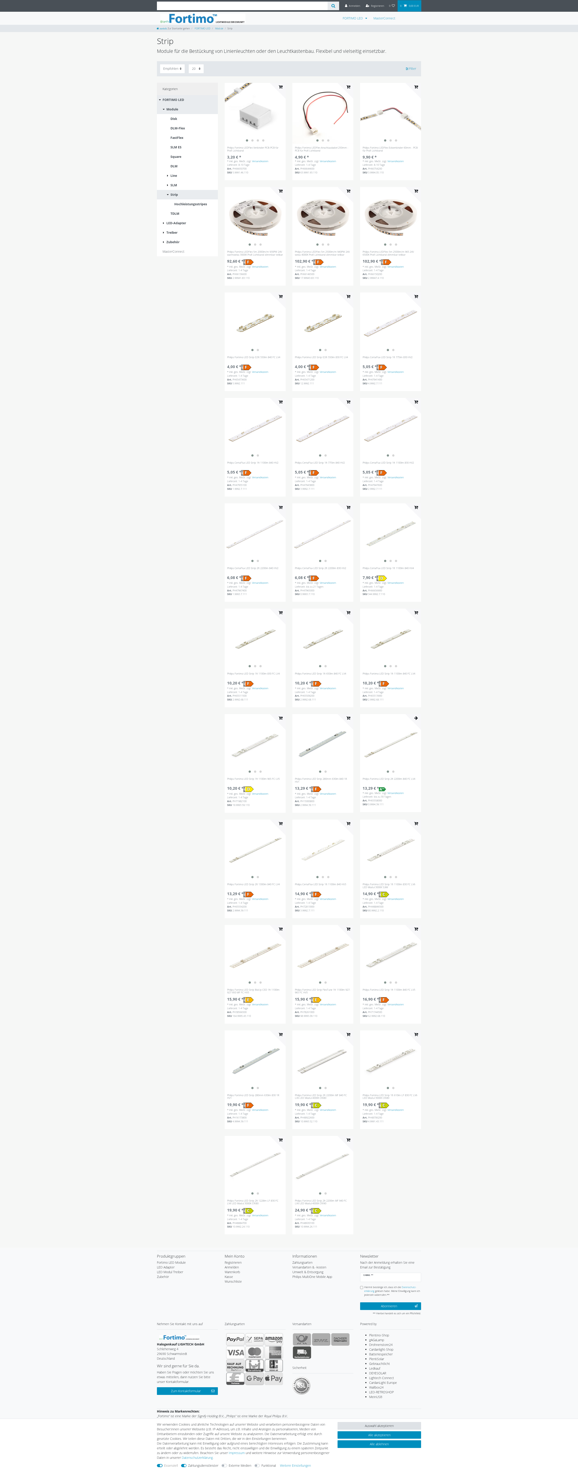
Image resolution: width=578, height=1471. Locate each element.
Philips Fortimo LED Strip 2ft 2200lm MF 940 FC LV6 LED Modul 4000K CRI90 (321, 1202)
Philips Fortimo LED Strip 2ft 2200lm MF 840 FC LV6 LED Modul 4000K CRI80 (321, 1097)
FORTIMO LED (353, 18)
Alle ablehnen (379, 1444)
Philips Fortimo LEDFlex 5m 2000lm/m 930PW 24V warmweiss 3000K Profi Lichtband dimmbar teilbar (255, 253)
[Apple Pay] (273, 1378)
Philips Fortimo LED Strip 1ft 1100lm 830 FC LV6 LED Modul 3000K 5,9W (389, 886)
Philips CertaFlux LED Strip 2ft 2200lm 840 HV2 (252, 568)
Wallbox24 (376, 1387)
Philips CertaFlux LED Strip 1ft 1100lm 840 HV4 (388, 568)
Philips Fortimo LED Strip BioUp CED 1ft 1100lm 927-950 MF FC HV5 (253, 991)
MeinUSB (375, 1397)
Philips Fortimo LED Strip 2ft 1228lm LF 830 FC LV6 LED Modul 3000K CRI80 (252, 1202)
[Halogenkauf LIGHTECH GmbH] (179, 1337)
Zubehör (163, 1277)
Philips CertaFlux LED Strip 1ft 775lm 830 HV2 (388, 357)
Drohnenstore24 (381, 1345)
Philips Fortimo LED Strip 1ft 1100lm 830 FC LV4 (253, 673)
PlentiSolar (376, 1359)
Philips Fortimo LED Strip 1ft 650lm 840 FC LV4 (320, 673)
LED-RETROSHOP (381, 1392)
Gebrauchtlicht (379, 1363)
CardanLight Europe (383, 1382)
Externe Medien (240, 1465)
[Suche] (333, 6)
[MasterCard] (254, 1352)
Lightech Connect (381, 1378)
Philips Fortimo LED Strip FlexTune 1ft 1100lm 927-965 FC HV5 (322, 991)
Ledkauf (374, 1368)
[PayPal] (235, 1339)
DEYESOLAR (377, 1373)
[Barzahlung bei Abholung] (254, 1365)
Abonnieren (389, 1306)
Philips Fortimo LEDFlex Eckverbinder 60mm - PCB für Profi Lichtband (390, 149)
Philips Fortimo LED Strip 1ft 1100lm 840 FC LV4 (389, 673)
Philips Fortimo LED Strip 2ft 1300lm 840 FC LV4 (253, 884)
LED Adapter (166, 1267)
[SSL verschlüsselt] (301, 1386)
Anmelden (232, 1267)
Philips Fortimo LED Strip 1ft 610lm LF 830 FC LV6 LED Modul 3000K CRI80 (390, 1097)
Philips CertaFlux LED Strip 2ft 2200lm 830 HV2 (320, 568)
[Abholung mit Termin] (302, 1352)
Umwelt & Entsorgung (307, 1272)
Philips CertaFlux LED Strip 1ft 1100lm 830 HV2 (388, 462)
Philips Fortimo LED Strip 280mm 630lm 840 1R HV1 (321, 780)
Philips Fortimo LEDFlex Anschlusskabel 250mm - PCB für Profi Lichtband (321, 149)
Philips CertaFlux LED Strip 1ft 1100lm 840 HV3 (320, 884)
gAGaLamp (376, 1340)
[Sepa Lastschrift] (254, 1339)
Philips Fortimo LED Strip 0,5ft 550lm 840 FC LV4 (253, 357)
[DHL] (321, 1339)
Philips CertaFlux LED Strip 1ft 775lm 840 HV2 (320, 462)
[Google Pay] (254, 1378)
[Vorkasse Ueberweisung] (235, 1378)
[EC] (273, 1365)
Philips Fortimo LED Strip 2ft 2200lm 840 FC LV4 (389, 779)
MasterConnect (384, 18)
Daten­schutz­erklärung (197, 1457)
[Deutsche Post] (302, 1339)
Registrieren (233, 1262)
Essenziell (171, 1465)
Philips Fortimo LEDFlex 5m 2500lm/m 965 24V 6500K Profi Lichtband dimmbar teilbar (388, 253)
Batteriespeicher (381, 1354)
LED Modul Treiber (170, 1272)
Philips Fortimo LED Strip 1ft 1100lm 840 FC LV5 (389, 989)
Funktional (268, 1465)
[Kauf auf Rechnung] (235, 1365)
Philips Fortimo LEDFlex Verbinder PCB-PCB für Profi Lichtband (252, 149)
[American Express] (273, 1352)
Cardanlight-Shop (381, 1349)
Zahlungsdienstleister (203, 1465)
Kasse (229, 1277)
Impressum (237, 1453)
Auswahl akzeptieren (379, 1426)
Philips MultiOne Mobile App (312, 1277)
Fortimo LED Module (171, 1262)
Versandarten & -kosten (309, 1267)
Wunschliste (233, 1281)
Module (218, 28)
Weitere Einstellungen (295, 1465)
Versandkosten (260, 161)
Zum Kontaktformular (186, 1391)
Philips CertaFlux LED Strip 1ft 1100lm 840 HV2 (252, 462)
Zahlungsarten (302, 1262)
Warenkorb (232, 1272)
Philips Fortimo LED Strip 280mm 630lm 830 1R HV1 (253, 1097)
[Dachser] (340, 1339)
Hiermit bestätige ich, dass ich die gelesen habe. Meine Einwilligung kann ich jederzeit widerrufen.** (392, 1290)
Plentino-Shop (379, 1335)
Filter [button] (412, 68)
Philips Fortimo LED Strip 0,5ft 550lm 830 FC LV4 (321, 357)
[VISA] (235, 1352)
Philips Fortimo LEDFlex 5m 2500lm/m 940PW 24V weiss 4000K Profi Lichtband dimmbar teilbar (322, 253)
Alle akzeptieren (379, 1435)
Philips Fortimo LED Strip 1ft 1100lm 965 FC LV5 (253, 779)
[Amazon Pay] (273, 1339)
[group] (255, 113)
